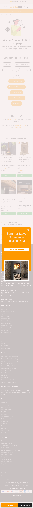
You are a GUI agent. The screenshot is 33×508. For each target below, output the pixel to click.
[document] (16, 254)
